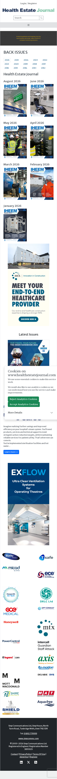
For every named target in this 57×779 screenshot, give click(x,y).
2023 (35, 60)
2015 (16, 68)
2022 (45, 60)
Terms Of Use (39, 754)
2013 (34, 68)
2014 (25, 68)
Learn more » (11, 452)
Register (32, 3)
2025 (16, 60)
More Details (15, 412)
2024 (26, 60)
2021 (7, 64)
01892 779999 (30, 733)
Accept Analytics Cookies (24, 404)
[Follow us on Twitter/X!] (28, 762)
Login (23, 3)
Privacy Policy (25, 754)
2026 (7, 60)
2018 (35, 64)
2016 (7, 68)
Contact (14, 754)
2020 (16, 64)
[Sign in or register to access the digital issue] (15, 100)
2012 (43, 68)
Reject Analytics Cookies (23, 399)
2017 (44, 64)
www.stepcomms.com (28, 738)
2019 (25, 64)
